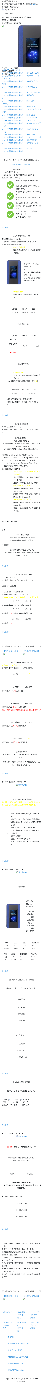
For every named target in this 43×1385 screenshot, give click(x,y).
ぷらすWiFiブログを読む (21, 164)
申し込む (33, 4)
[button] (5, 3)
